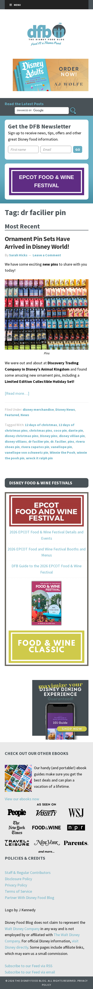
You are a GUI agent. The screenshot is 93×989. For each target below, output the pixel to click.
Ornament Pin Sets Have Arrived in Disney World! (37, 242)
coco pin (60, 430)
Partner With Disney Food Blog (29, 897)
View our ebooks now (22, 798)
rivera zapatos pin (35, 447)
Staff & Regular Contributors (28, 872)
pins (71, 441)
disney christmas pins (21, 436)
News (25, 415)
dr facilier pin (38, 441)
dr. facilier (58, 441)
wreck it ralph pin (39, 458)
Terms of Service (18, 891)
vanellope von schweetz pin (26, 452)
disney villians (16, 441)
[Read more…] (17, 393)
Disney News (65, 409)
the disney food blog (46, 25)
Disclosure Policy (18, 878)
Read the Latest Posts (24, 103)
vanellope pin (61, 447)
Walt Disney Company (22, 928)
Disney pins (49, 436)
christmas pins (40, 430)
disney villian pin (72, 436)
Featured (12, 415)
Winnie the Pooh (62, 452)
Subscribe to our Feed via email (30, 972)
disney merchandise (38, 409)
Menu (17, 4)
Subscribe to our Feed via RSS (28, 965)
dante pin (75, 430)
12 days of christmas (41, 425)
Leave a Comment (47, 255)
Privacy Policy (16, 885)
